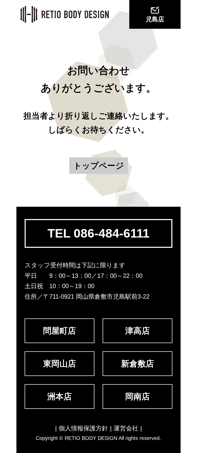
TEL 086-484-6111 (98, 233)
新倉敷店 (137, 363)
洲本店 (59, 396)
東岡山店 (59, 363)
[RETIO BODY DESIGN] (65, 14)
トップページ (98, 165)
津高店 (137, 330)
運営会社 (126, 428)
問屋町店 (59, 330)
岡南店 (137, 396)
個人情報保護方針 (83, 428)
